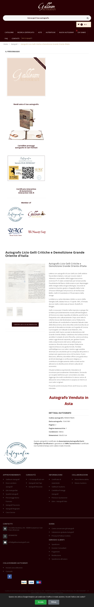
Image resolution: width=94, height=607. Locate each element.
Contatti (15, 38)
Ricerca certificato (26, 32)
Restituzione (56, 555)
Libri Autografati (12, 490)
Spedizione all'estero (59, 559)
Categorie (9, 32)
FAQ (6, 38)
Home (6, 44)
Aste (40, 32)
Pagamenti (56, 552)
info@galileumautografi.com (18, 542)
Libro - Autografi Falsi (59, 501)
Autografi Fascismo (13, 505)
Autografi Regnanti (13, 509)
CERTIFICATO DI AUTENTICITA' (25, 324)
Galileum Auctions (58, 487)
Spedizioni (55, 544)
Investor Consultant (59, 548)
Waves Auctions (81, 483)
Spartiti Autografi (12, 494)
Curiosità (9, 571)
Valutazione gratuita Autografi (63, 532)
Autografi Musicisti (35, 487)
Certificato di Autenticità (56, 481)
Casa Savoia (10, 512)
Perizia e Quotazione (59, 498)
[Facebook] (9, 576)
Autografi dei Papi (35, 483)
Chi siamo (82, 32)
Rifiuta (53, 602)
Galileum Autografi (13, 479)
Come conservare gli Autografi (63, 528)
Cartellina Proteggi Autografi (58, 492)
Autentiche (50, 32)
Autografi (14, 44)
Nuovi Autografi (66, 32)
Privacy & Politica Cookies (61, 536)
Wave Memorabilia (82, 479)
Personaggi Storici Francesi (12, 499)
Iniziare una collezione (14, 568)
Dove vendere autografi (11, 485)
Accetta (40, 602)
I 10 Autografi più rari (36, 479)
